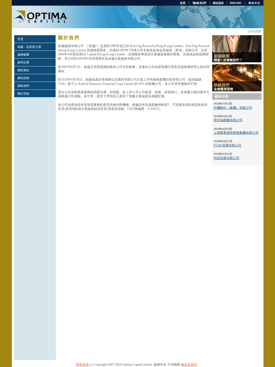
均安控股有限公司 (226, 156)
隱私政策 (83, 364)
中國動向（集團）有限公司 (233, 105)
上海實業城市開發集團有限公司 (236, 131)
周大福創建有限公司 (228, 118)
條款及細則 (189, 364)
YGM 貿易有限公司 (227, 143)
